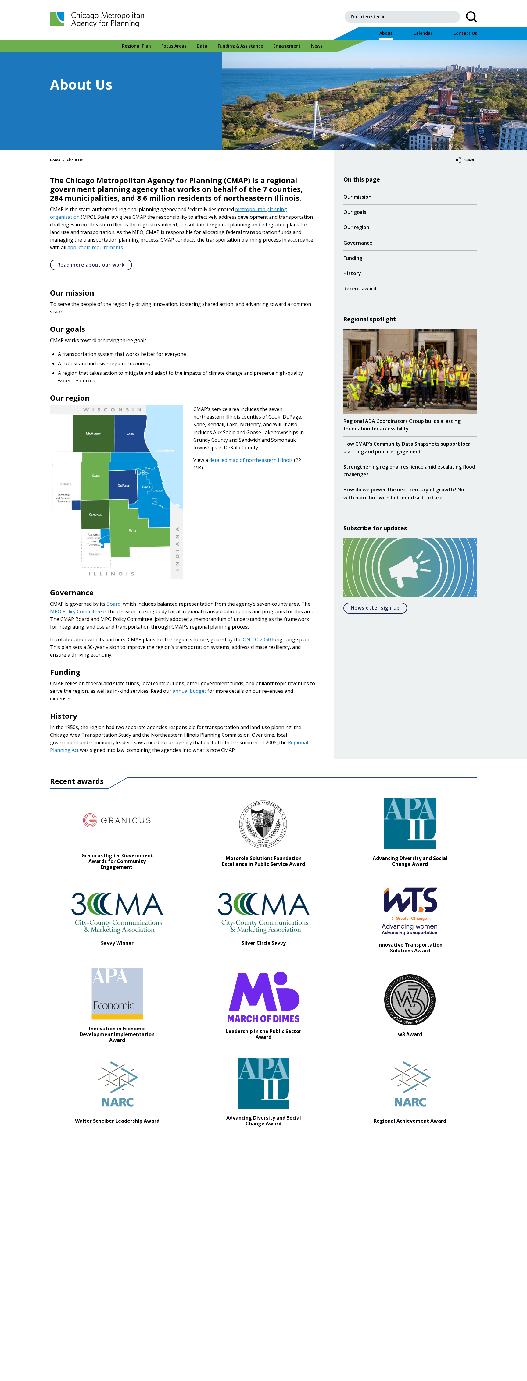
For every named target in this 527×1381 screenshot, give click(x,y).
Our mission (357, 196)
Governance (357, 242)
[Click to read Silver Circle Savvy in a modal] (264, 912)
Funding (352, 258)
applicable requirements (95, 247)
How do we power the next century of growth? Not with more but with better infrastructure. (405, 493)
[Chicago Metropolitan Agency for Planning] (99, 20)
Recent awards (361, 288)
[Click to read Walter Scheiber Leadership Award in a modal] (117, 1085)
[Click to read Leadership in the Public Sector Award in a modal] (263, 996)
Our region (356, 227)
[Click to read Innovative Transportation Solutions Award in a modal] (410, 909)
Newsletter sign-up (379, 607)
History (352, 273)
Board (113, 603)
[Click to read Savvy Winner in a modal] (117, 912)
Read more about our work (91, 264)
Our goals (354, 212)
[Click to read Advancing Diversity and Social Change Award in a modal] (410, 823)
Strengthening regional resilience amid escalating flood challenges (409, 470)
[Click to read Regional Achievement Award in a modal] (410, 1085)
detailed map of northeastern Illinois (251, 460)
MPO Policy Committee (76, 611)
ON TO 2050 (257, 639)
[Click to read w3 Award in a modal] (410, 999)
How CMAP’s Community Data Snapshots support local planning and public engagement (407, 447)
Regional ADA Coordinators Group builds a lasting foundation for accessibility (402, 424)
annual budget (189, 691)
